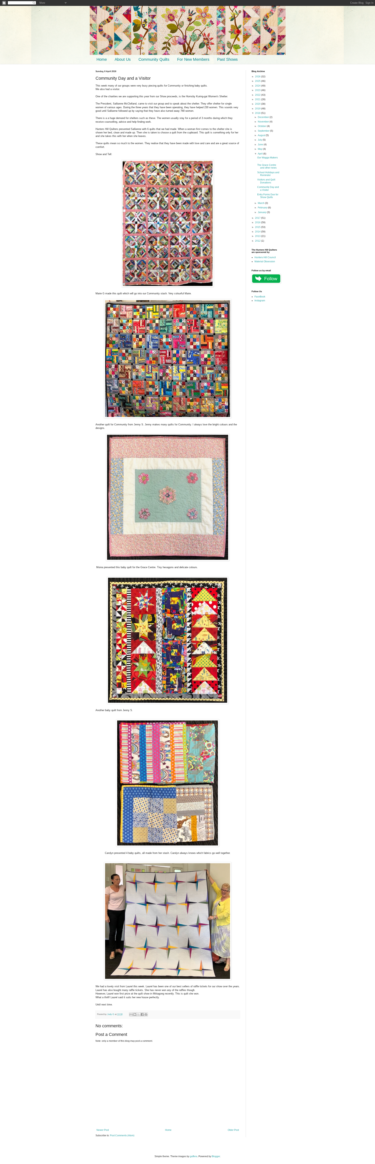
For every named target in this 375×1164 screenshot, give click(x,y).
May (260, 149)
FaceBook (259, 296)
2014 (258, 231)
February (263, 207)
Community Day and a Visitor (268, 188)
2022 (258, 95)
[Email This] (131, 1014)
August (262, 135)
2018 (258, 113)
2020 (258, 104)
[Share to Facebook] (142, 1014)
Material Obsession (264, 261)
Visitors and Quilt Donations (266, 181)
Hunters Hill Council (265, 257)
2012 (258, 240)
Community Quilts (153, 59)
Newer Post (102, 1130)
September (264, 130)
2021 (258, 99)
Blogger (216, 1156)
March (261, 203)
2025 (258, 81)
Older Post (233, 1130)
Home (101, 59)
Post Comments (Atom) (122, 1135)
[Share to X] (138, 1014)
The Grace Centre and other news (267, 166)
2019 (258, 108)
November (264, 121)
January (262, 212)
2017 (258, 218)
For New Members (193, 59)
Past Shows (227, 59)
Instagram (259, 300)
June (261, 144)
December (264, 117)
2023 (258, 90)
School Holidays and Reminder (268, 174)
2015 (258, 227)
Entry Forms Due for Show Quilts (267, 196)
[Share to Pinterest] (146, 1014)
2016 (258, 222)
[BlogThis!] (135, 1014)
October (262, 126)
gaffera (193, 1156)
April (260, 153)
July (260, 139)
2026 (258, 76)
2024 (258, 85)
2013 (258, 236)
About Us (123, 59)
